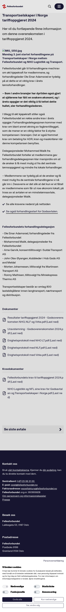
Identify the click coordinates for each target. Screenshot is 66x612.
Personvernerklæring (53, 560)
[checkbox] (5, 586)
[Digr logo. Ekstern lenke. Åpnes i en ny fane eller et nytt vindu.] (4, 563)
